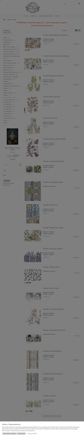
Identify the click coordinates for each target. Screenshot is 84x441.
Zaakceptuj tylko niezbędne (9, 433)
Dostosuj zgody (21, 433)
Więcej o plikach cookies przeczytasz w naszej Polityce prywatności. (18, 430)
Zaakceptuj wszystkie (32, 433)
